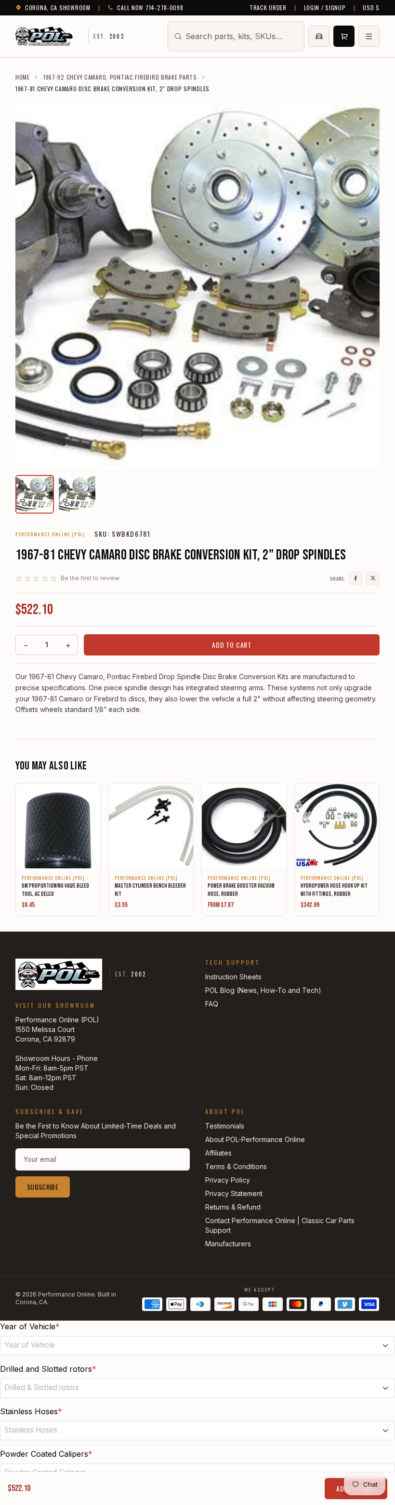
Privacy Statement (234, 1193)
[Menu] (369, 36)
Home (22, 77)
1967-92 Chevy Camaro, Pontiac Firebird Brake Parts (120, 77)
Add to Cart (231, 645)
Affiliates (218, 1153)
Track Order (268, 8)
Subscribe (42, 1187)
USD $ (371, 8)
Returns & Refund (233, 1207)
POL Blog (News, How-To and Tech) (263, 990)
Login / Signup (325, 8)
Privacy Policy (227, 1180)
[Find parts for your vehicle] (318, 36)
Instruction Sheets (233, 977)
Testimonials (224, 1126)
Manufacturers (228, 1244)
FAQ (211, 1004)
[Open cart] (344, 36)
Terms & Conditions (236, 1166)
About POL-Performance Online (255, 1139)
